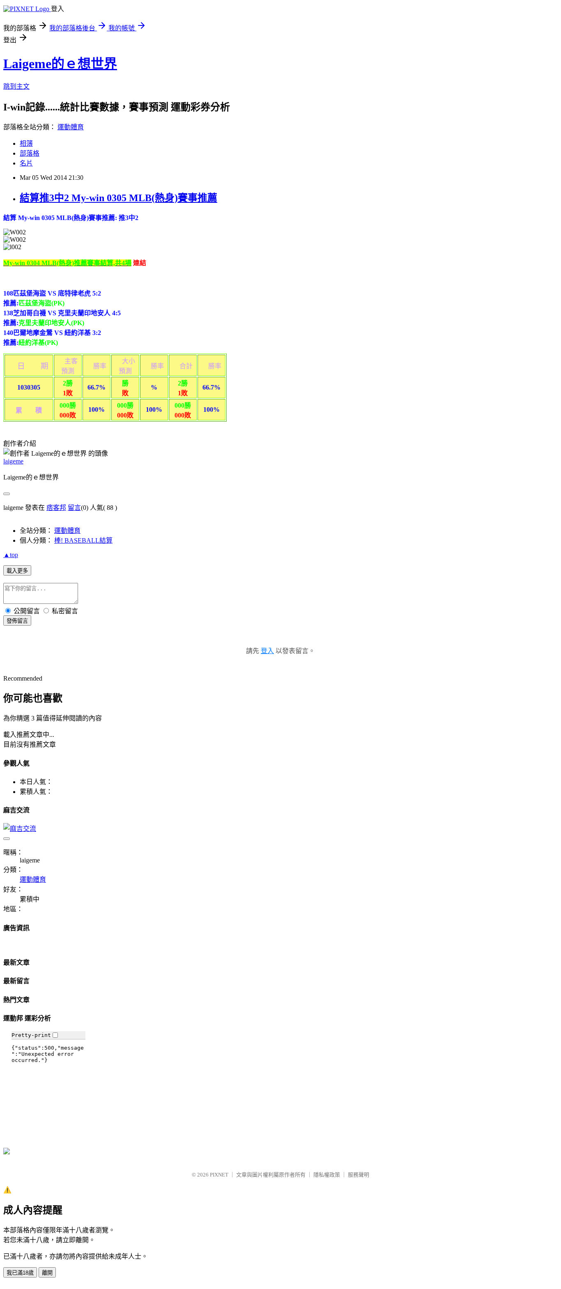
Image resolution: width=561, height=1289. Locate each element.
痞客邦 (56, 507)
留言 (74, 507)
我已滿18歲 (20, 1273)
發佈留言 (17, 621)
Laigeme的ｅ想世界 (60, 63)
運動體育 (70, 127)
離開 (47, 1273)
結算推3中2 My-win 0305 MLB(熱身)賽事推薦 (118, 198)
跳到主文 (16, 86)
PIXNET (219, 1175)
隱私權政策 (326, 1175)
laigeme (13, 461)
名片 (26, 163)
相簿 (26, 143)
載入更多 (17, 571)
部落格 (29, 153)
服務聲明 (358, 1175)
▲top (10, 554)
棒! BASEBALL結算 (83, 540)
